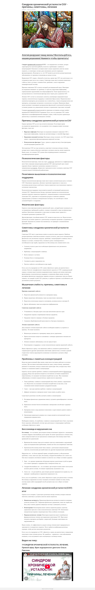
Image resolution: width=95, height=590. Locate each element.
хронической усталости (34, 110)
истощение (34, 168)
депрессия (51, 162)
